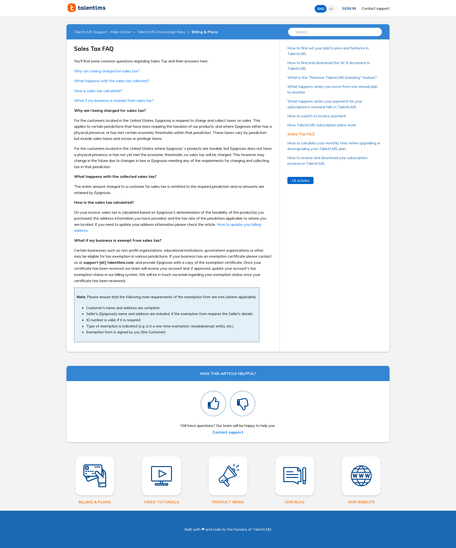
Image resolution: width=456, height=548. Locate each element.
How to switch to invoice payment (316, 115)
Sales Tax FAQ (301, 134)
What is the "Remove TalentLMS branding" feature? (332, 77)
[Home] (86, 10)
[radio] (213, 403)
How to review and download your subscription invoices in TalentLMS (327, 160)
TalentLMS (262, 529)
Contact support (376, 8)
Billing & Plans (205, 31)
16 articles (300, 180)
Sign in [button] (349, 8)
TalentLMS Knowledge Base (161, 31)
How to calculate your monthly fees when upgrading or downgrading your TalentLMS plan (333, 146)
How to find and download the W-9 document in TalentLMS (328, 65)
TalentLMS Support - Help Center (102, 31)
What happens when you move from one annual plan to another (332, 89)
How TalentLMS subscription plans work (321, 125)
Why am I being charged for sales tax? (107, 71)
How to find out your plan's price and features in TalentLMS (328, 51)
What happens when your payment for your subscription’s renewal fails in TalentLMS (324, 104)
